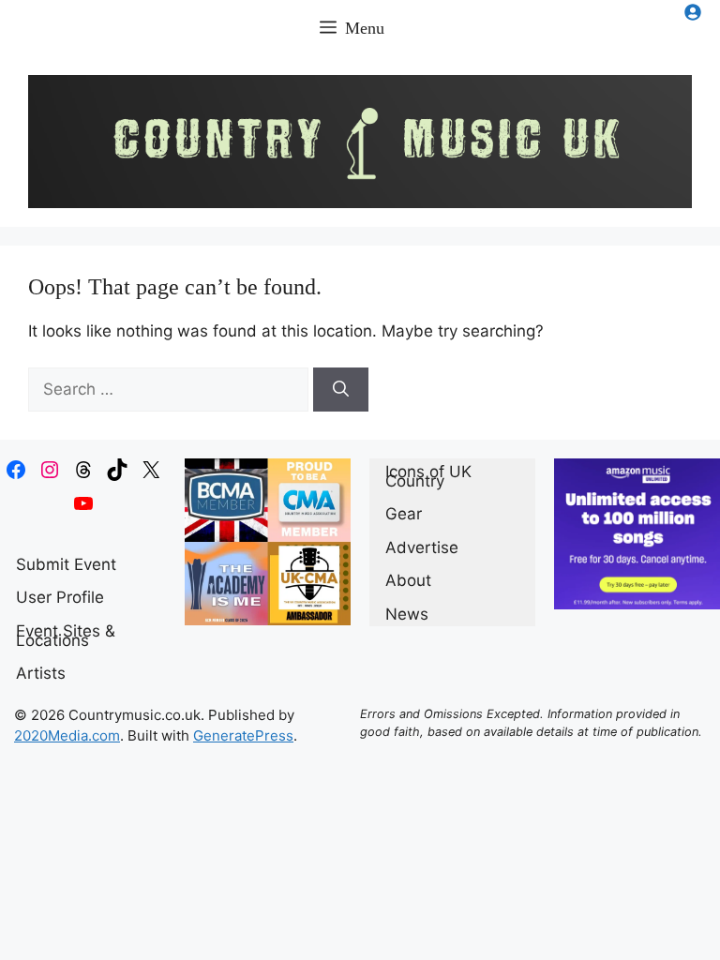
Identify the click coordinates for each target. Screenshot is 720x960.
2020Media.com (67, 735)
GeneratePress (243, 735)
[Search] (340, 390)
